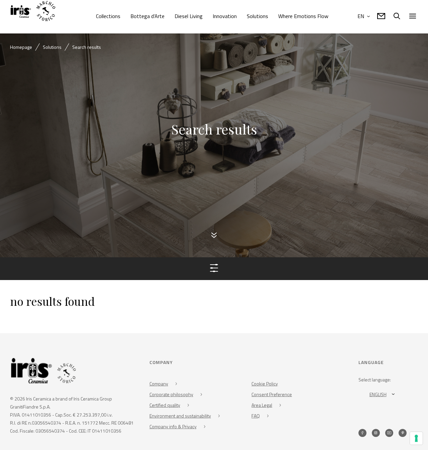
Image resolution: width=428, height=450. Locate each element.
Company (158, 384)
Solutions (257, 16)
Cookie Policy (264, 384)
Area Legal (261, 406)
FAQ (255, 417)
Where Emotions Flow (303, 16)
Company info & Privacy (173, 427)
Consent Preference (271, 395)
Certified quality (164, 406)
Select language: (374, 380)
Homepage (21, 47)
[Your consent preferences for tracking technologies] (416, 438)
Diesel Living (189, 16)
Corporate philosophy (171, 395)
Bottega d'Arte (147, 16)
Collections (108, 16)
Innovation (225, 16)
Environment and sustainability (180, 417)
